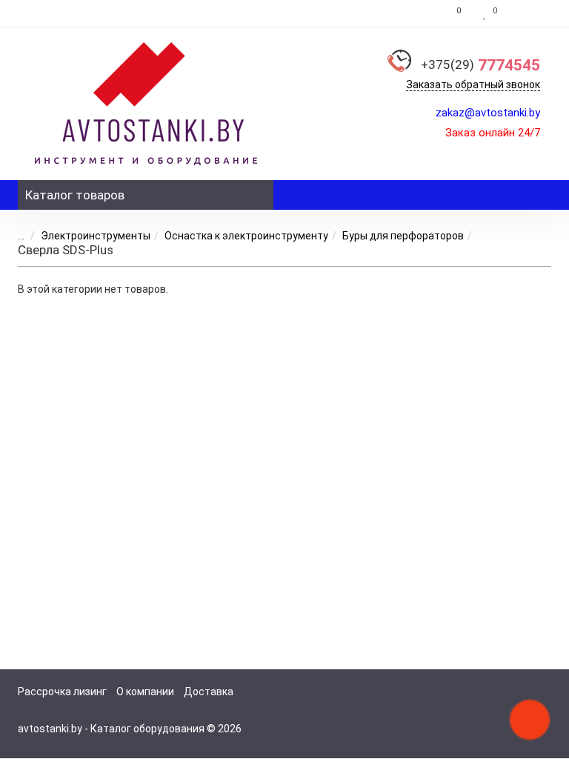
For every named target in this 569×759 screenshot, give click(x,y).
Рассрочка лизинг (62, 691)
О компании (145, 691)
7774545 (480, 65)
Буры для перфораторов (403, 236)
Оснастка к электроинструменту (246, 236)
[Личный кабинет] (528, 13)
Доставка (208, 691)
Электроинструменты (95, 236)
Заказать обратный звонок (473, 84)
